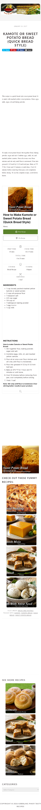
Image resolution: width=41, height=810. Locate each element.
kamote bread (27, 613)
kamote (17, 613)
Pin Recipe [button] (21, 238)
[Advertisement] (20, 73)
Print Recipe (22, 232)
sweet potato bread (23, 615)
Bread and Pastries (25, 610)
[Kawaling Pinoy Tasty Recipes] (20, 15)
